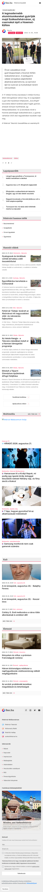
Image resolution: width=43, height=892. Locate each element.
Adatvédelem (8, 764)
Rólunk (6, 748)
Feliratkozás (22, 873)
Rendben (5, 889)
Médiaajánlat (8, 760)
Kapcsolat (7, 752)
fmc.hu (9, 30)
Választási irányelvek (11, 780)
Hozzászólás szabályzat (12, 768)
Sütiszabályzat (31, 883)
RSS (5, 772)
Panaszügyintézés (10, 776)
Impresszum (8, 756)
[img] (7, 3)
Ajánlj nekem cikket (19, 403)
